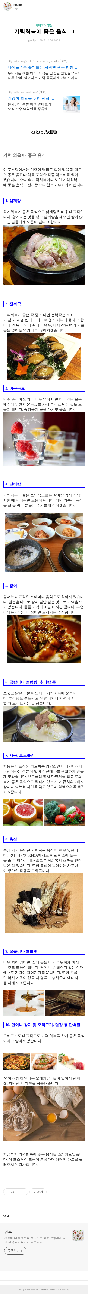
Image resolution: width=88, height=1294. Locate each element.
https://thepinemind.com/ (23, 92)
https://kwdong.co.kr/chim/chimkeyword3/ (33, 61)
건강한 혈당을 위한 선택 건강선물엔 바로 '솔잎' (31, 98)
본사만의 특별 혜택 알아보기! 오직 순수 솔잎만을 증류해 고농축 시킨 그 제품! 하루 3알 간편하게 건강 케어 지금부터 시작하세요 (30, 106)
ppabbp (18, 4)
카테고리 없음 (44, 25)
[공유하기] (18, 1192)
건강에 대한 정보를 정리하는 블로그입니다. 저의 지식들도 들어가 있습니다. (35, 1240)
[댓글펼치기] (11, 1216)
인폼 (8, 1232)
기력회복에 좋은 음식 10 (44, 31)
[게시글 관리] (23, 1192)
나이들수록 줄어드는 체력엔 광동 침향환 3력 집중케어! (44, 67)
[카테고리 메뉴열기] (80, 6)
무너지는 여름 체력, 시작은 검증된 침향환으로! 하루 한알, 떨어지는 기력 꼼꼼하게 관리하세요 (43, 75)
